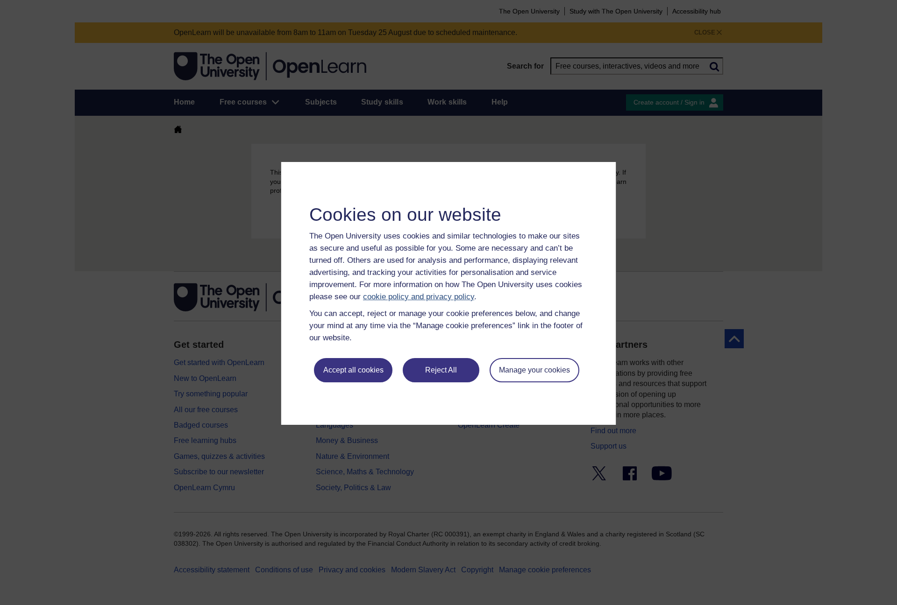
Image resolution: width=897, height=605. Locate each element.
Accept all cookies (353, 370)
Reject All (441, 370)
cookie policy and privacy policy (418, 296)
